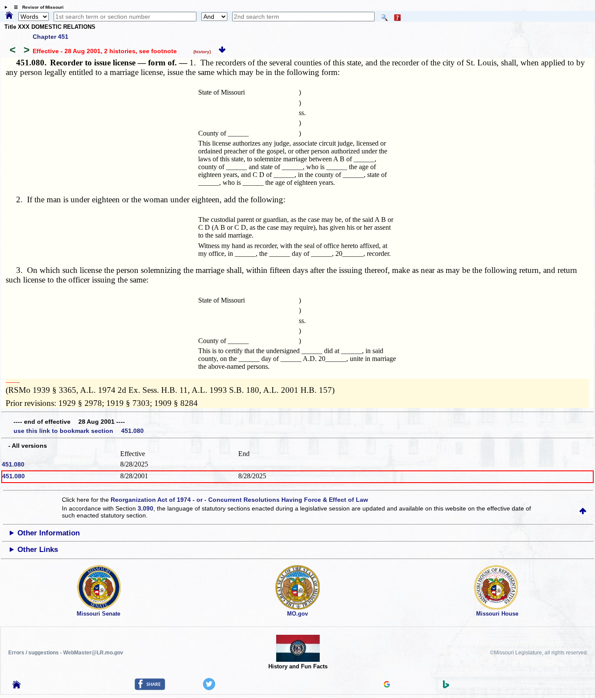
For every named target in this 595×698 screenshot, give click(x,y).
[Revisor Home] (16, 686)
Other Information (48, 533)
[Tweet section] (209, 687)
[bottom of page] (222, 51)
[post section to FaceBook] (150, 687)
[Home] (9, 15)
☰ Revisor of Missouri (37, 7)
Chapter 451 (50, 36)
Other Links (37, 549)
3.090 (145, 508)
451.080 (13, 464)
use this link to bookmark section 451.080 (79, 430)
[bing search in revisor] (446, 686)
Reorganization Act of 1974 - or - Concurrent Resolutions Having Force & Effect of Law (239, 499)
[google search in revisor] (387, 685)
